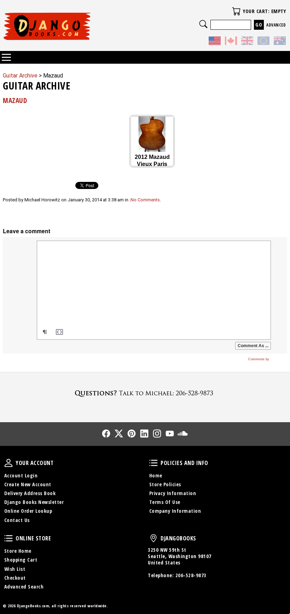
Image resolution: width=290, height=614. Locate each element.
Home (155, 475)
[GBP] (247, 41)
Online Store (8, 538)
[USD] (215, 41)
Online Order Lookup (28, 510)
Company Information (175, 510)
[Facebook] (106, 433)
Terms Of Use (164, 502)
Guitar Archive (20, 75)
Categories (6, 57)
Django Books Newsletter (34, 502)
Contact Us (17, 520)
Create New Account (27, 484)
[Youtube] (169, 433)
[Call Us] (145, 393)
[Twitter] (118, 433)
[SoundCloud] (182, 433)
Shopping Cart (20, 559)
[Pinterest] (131, 433)
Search (203, 24)
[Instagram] (157, 433)
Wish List (14, 569)
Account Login (21, 475)
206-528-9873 (191, 575)
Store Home (17, 550)
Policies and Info (153, 463)
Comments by (259, 359)
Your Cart (236, 11)
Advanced (276, 25)
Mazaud (15, 100)
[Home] (74, 26)
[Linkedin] (144, 433)
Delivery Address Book (30, 493)
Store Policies (165, 484)
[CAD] (231, 41)
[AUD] (280, 41)
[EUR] (263, 41)
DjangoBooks (153, 538)
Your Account (8, 463)
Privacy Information (172, 493)
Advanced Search (24, 586)
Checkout (15, 577)
